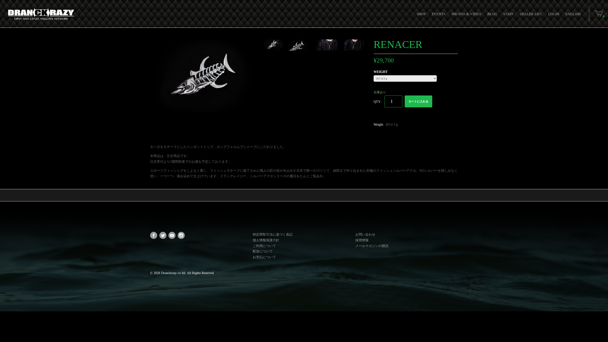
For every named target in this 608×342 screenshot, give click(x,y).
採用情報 (362, 240)
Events (438, 14)
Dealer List (531, 14)
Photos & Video (466, 14)
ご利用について (264, 246)
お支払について (264, 257)
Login (553, 14)
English (573, 14)
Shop (421, 14)
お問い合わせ (365, 234)
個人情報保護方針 (266, 240)
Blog (492, 14)
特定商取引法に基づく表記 (273, 234)
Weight (381, 72)
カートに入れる (418, 101)
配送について (263, 251)
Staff (508, 14)
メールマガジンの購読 (372, 246)
